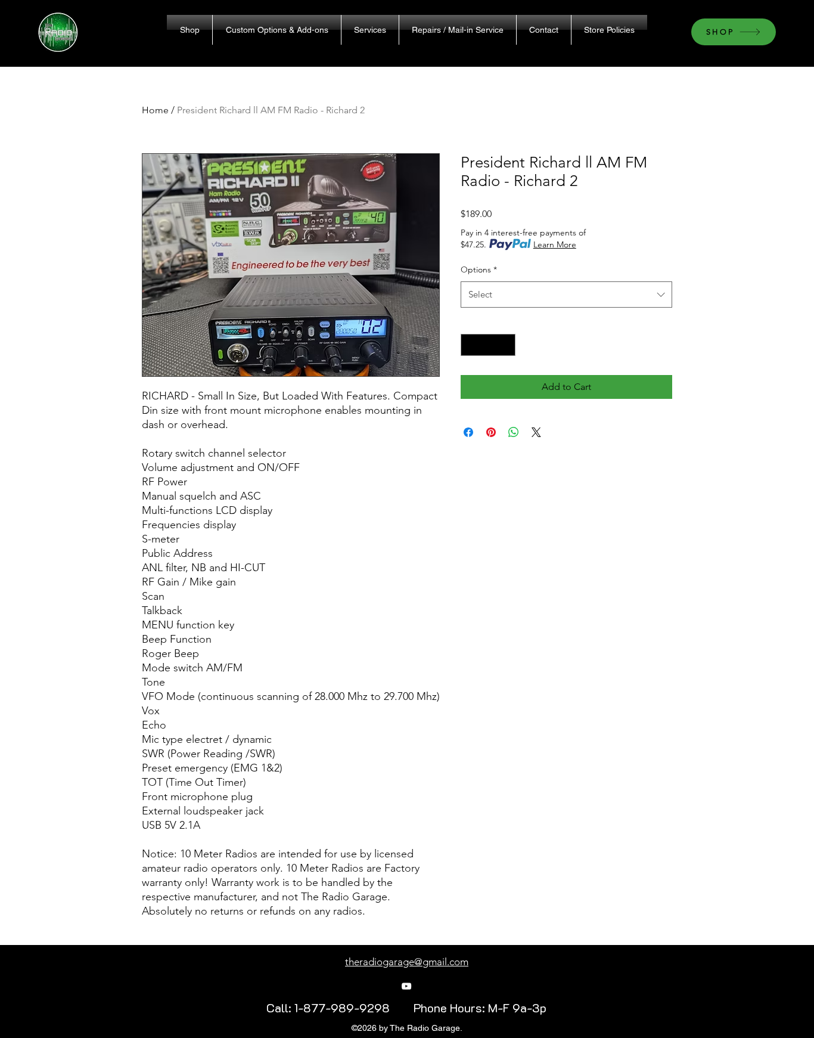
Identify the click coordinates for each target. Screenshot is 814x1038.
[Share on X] (536, 432)
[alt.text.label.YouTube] (406, 986)
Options (479, 269)
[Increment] (506, 344)
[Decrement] (469, 344)
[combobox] (566, 294)
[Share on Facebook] (468, 432)
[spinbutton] (488, 344)
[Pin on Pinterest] (491, 432)
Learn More (554, 244)
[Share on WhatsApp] (514, 432)
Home (155, 110)
